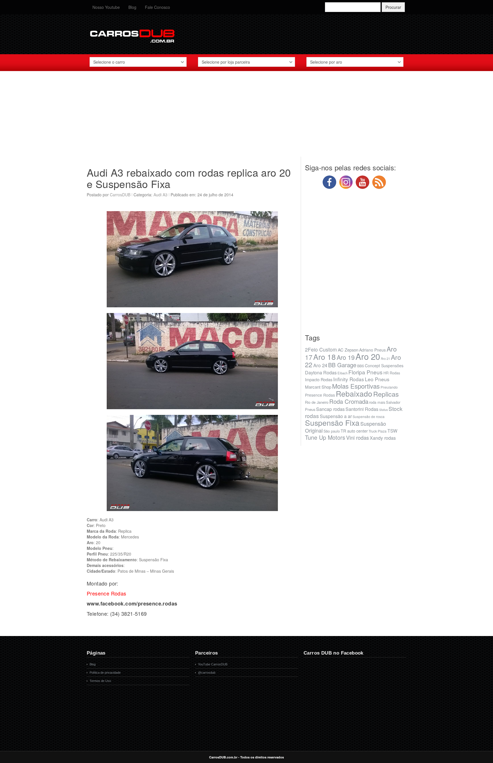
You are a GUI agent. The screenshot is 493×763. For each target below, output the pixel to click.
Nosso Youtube (106, 7)
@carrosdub (206, 672)
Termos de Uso (100, 681)
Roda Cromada (348, 401)
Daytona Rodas (321, 372)
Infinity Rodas (348, 379)
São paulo (332, 431)
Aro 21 (385, 358)
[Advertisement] (246, 117)
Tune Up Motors (325, 437)
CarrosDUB (120, 194)
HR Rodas (391, 373)
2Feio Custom (321, 349)
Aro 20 (367, 356)
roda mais (377, 402)
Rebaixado (354, 393)
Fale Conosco (157, 7)
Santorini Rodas (361, 409)
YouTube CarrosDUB (212, 664)
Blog (132, 7)
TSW (392, 430)
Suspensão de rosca (369, 416)
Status (383, 409)
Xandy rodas (383, 437)
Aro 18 (324, 356)
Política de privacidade (105, 672)
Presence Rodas (320, 395)
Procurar (393, 7)
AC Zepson (348, 350)
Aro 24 (320, 365)
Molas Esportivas (356, 386)
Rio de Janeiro (316, 402)
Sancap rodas (330, 408)
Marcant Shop (318, 387)
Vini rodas (357, 437)
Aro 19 (346, 357)
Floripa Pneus (365, 372)
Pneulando (389, 387)
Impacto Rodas (318, 379)
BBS (360, 365)
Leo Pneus (377, 379)
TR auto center (354, 431)
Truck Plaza (378, 431)
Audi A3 (160, 194)
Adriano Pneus (372, 350)
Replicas (386, 394)
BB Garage (342, 365)
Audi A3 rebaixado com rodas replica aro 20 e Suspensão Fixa (189, 178)
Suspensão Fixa (332, 422)
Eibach (342, 373)
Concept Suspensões (384, 365)
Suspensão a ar (336, 416)
